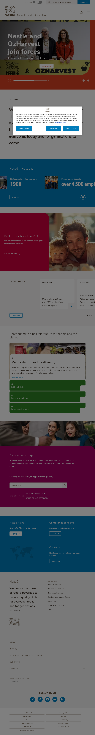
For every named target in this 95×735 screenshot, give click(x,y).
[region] (47, 121)
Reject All (53, 128)
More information (60, 122)
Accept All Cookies (71, 128)
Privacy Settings (24, 128)
